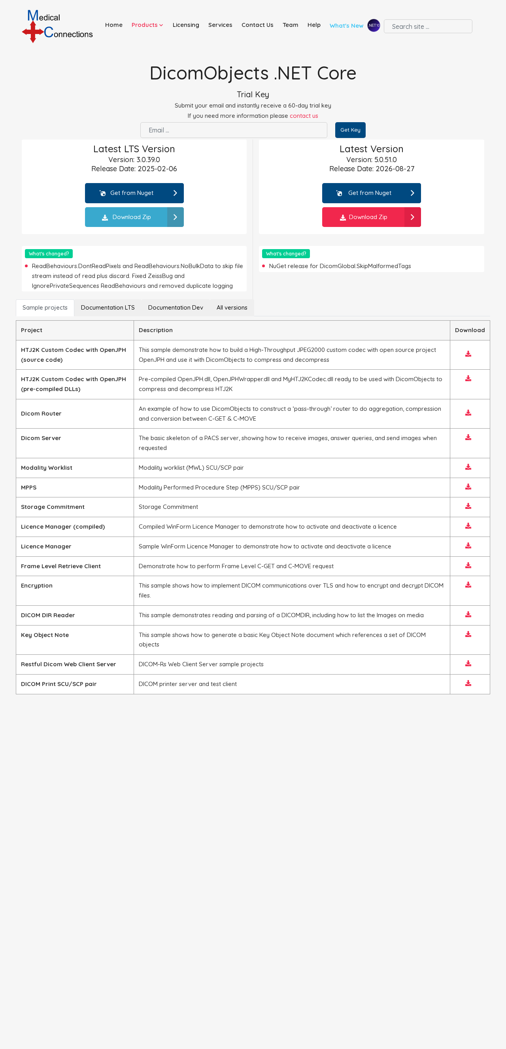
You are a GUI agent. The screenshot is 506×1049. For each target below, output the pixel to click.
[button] (149, 25)
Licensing (186, 24)
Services (220, 24)
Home (114, 24)
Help (314, 24)
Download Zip (131, 217)
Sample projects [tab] (45, 307)
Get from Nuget (131, 193)
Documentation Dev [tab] (175, 307)
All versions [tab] (232, 307)
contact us (304, 115)
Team (290, 24)
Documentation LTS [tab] (108, 307)
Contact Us (258, 24)
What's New (347, 26)
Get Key (350, 130)
